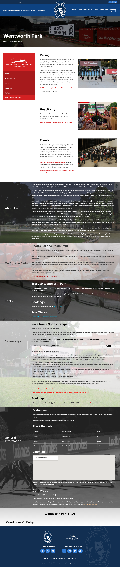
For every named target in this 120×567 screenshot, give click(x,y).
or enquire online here (86, 403)
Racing (7, 74)
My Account (103, 2)
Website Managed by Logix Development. (68, 563)
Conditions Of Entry (20, 522)
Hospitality (9, 78)
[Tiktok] (80, 551)
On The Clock (58, 306)
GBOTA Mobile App (14, 10)
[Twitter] (115, 2)
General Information (13, 98)
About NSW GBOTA (81, 2)
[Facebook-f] (109, 2)
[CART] (115, 11)
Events (74, 9)
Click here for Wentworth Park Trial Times (45, 317)
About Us (8, 88)
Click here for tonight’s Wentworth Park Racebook (56, 88)
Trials (7, 93)
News (96, 9)
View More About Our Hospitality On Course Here (56, 122)
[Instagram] (112, 2)
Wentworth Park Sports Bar (108, 9)
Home (5, 10)
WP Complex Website (90, 504)
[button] (112, 11)
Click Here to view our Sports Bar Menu (44, 276)
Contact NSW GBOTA (93, 2)
